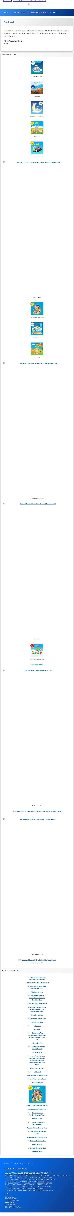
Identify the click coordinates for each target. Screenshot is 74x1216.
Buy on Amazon (19, 12)
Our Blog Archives (12, 1206)
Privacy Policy (10, 1204)
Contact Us (9, 1197)
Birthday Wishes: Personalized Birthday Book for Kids (26, 1174)
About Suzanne (11, 1199)
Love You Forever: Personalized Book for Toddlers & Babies (28, 1183)
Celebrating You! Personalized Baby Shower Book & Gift (27, 1181)
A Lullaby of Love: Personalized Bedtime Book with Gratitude (28, 1177)
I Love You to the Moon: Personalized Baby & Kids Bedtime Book (29, 1172)
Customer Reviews (12, 1200)
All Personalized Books (39, 12)
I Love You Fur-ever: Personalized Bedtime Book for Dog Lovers (30, 1179)
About (55, 12)
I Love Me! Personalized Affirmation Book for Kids (24, 1188)
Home (6, 12)
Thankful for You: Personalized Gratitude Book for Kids (27, 1185)
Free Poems (9, 1202)
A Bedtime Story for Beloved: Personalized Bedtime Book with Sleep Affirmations (36, 1176)
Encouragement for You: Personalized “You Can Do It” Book (28, 1186)
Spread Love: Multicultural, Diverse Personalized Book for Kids (30, 1190)
